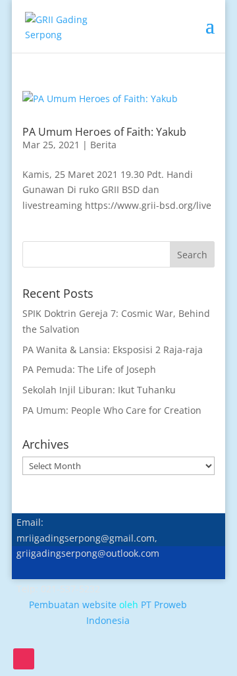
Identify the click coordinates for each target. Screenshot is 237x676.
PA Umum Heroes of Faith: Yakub (104, 132)
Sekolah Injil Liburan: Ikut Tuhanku (99, 389)
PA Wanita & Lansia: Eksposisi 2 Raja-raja (112, 349)
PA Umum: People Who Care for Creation (111, 410)
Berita (103, 144)
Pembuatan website (73, 604)
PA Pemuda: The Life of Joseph (89, 369)
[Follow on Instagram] (23, 658)
